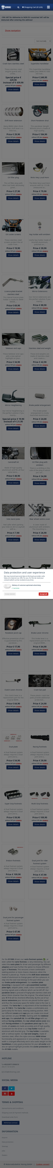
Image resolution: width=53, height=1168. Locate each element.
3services (15, 588)
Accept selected (10, 594)
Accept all (43, 594)
